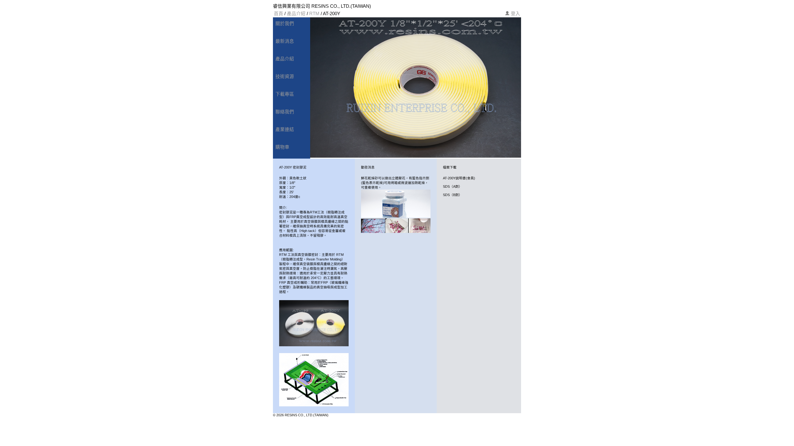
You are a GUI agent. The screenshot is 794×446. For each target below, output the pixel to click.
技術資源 (284, 76)
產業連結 (284, 129)
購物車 (282, 147)
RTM (314, 13)
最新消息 (284, 41)
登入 (515, 13)
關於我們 (284, 23)
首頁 (278, 13)
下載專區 (284, 94)
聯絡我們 (284, 111)
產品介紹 (296, 13)
